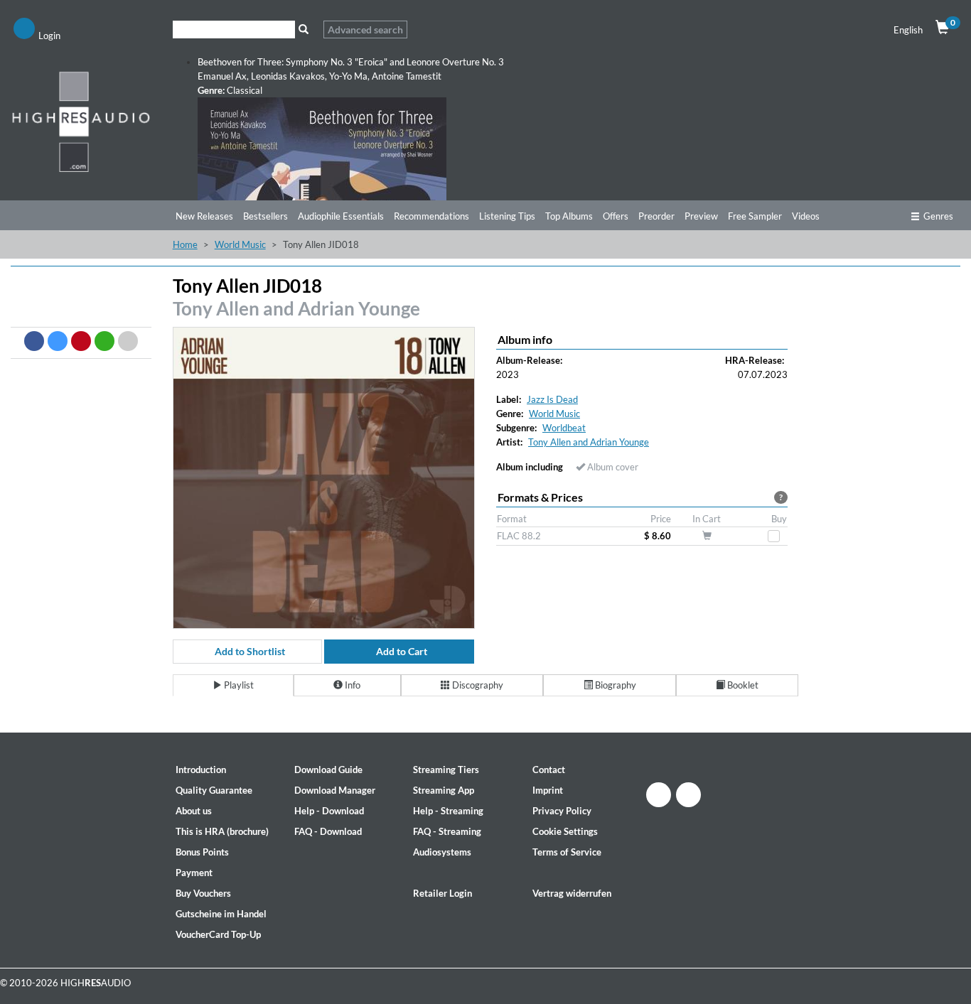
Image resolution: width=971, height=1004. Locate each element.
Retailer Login (442, 893)
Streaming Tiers (446, 769)
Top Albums (569, 216)
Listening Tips (507, 216)
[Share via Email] (128, 341)
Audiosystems (442, 852)
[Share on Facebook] (34, 341)
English (908, 30)
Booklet (741, 685)
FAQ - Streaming (447, 831)
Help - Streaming (448, 810)
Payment (194, 872)
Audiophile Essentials (341, 216)
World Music (240, 244)
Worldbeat (564, 427)
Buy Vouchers (203, 893)
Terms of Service (566, 852)
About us (194, 810)
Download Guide (328, 769)
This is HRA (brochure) (222, 831)
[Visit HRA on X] (688, 794)
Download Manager (334, 790)
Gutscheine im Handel (221, 913)
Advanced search (365, 29)
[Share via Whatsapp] (104, 341)
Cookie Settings (565, 831)
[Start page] (81, 121)
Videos (806, 216)
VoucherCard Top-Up (218, 934)
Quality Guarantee (214, 790)
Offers (615, 216)
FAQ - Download (328, 831)
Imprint (547, 790)
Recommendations (431, 216)
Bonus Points (202, 852)
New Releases (204, 216)
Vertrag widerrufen (571, 893)
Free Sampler (755, 216)
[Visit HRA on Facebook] (658, 794)
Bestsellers (265, 216)
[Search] (304, 29)
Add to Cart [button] (401, 651)
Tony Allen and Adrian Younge (296, 308)
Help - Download (329, 810)
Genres (938, 216)
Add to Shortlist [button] (250, 651)
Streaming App (443, 790)
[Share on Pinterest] (81, 341)
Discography (476, 685)
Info (351, 685)
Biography (614, 685)
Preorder (656, 216)
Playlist (238, 685)
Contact (548, 769)
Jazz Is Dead (552, 399)
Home (185, 244)
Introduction (201, 769)
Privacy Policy (561, 810)
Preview (701, 216)
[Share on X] (58, 341)
